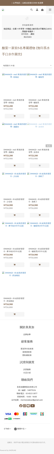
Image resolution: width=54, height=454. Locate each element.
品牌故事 (27, 334)
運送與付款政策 (27, 349)
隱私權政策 (27, 355)
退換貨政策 (27, 352)
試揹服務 (27, 369)
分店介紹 (27, 373)
